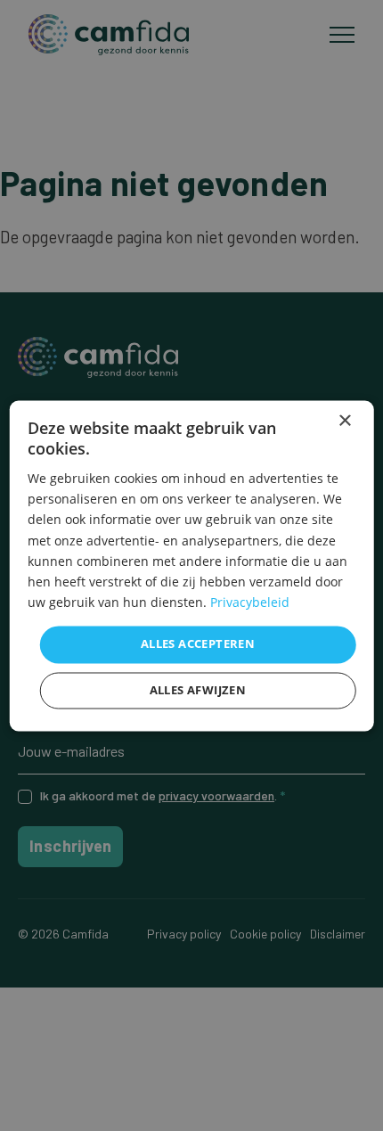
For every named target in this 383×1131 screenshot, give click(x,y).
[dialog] (192, 565)
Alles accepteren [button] (198, 643)
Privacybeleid (249, 602)
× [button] (344, 421)
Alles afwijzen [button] (198, 690)
